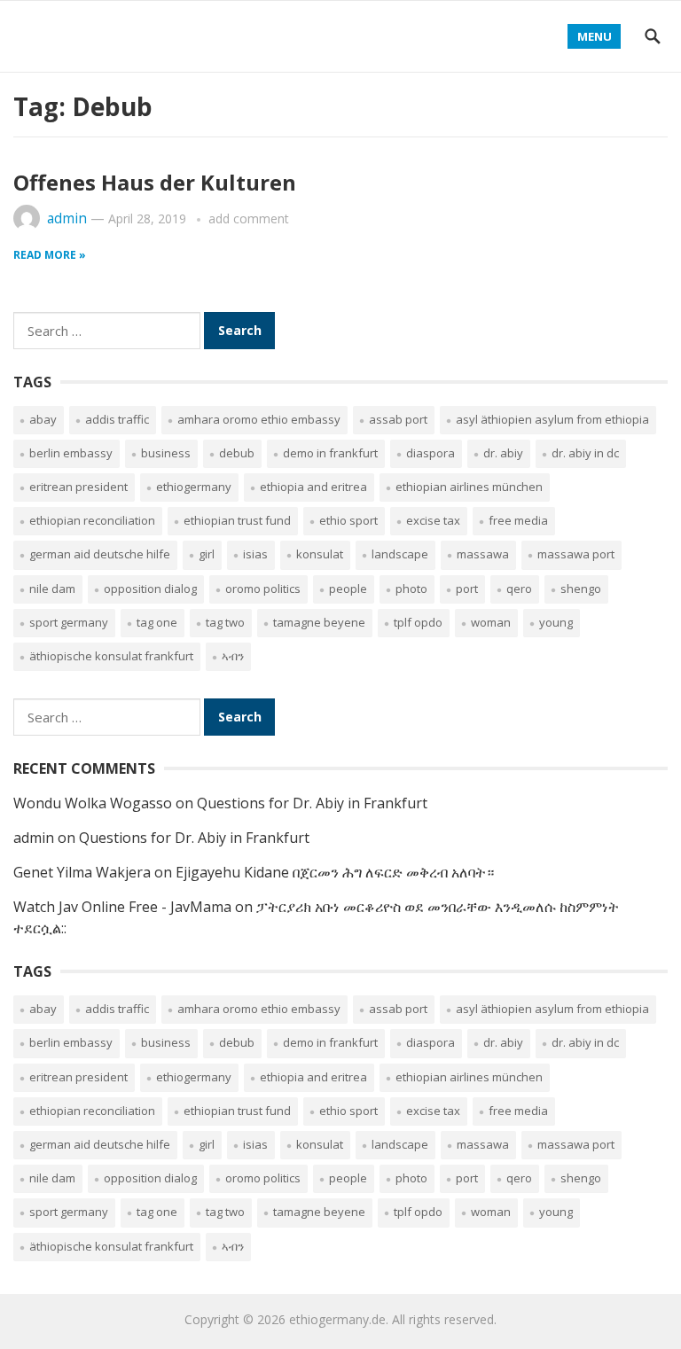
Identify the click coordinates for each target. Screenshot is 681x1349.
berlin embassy (71, 453)
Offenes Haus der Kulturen (154, 182)
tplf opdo (418, 622)
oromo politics (263, 589)
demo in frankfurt (330, 453)
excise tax (433, 520)
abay (43, 419)
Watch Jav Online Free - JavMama (122, 906)
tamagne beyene (319, 622)
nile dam (52, 589)
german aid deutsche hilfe (99, 554)
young (556, 622)
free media (518, 520)
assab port (398, 419)
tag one (157, 622)
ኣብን (233, 656)
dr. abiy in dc (585, 453)
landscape (400, 554)
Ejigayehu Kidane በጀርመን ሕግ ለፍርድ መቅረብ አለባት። (335, 872)
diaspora (430, 453)
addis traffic (117, 419)
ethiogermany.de (337, 1319)
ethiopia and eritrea (313, 487)
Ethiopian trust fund (237, 520)
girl (207, 554)
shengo (580, 589)
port (467, 589)
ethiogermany (193, 487)
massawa (483, 554)
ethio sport (348, 520)
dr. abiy (503, 453)
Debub (236, 453)
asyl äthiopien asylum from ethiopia (552, 419)
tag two (225, 622)
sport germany (68, 622)
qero (519, 589)
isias (255, 554)
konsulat (319, 554)
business (166, 453)
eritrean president (78, 487)
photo (411, 589)
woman (491, 622)
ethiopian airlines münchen (469, 487)
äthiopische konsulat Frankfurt (111, 656)
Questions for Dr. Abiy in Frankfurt (312, 803)
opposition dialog (150, 589)
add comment (248, 218)
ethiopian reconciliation (92, 520)
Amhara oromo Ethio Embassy (258, 419)
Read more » (49, 254)
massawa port (575, 554)
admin (67, 218)
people (348, 589)
